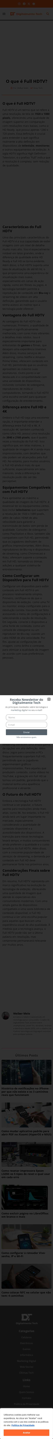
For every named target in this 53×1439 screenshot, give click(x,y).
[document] (26, 719)
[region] (26, 1423)
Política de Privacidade (22, 1425)
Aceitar (26, 1432)
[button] (49, 699)
